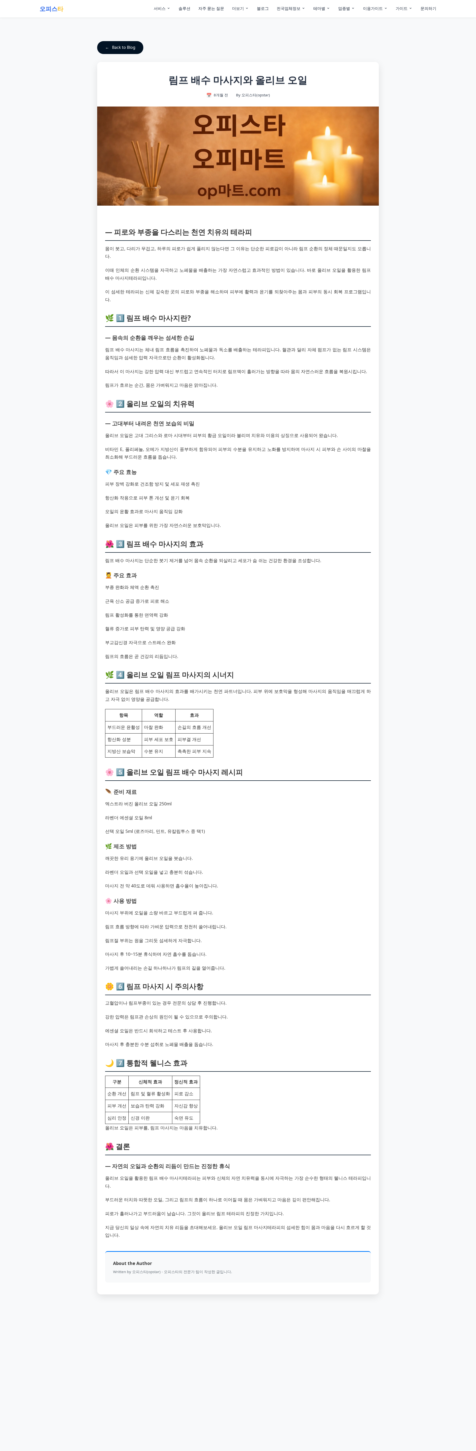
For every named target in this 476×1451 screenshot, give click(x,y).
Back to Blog (123, 47)
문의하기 (428, 8)
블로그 (263, 8)
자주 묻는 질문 (211, 8)
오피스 (51, 8)
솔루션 (184, 8)
